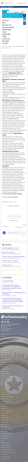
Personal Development (5, 424)
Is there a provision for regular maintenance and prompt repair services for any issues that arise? (12, 300)
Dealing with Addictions (5, 359)
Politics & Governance (5, 426)
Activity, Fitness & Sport (5, 338)
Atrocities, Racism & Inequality (7, 345)
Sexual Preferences (4, 436)
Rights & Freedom (4, 431)
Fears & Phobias (4, 378)
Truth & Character (4, 454)
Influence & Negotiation (5, 394)
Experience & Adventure (5, 373)
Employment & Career (5, 368)
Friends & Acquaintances (6, 380)
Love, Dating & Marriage (6, 401)
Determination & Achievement (7, 364)
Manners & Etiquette (5, 403)
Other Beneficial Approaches (6, 410)
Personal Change (4, 422)
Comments (7, 48)
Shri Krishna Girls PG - (6, 303)
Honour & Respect (4, 385)
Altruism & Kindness (5, 343)
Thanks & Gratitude (5, 442)
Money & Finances (4, 405)
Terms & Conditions (6, 329)
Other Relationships (5, 412)
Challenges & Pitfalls (5, 348)
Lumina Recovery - (6, 282)
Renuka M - (4, 289)
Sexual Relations (4, 438)
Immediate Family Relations (6, 392)
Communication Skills (5, 352)
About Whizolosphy (6, 325)
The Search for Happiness (6, 447)
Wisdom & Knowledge (5, 459)
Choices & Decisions (5, 350)
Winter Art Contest (8, 252)
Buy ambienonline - (6, 308)
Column (4, 12)
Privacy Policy (4, 330)
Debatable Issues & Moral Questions (8, 362)
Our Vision (4, 327)
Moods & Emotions (4, 408)
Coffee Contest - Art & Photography (13, 256)
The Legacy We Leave (5, 445)
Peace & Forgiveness (5, 419)
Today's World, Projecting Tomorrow (8, 452)
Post (23, 235)
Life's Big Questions (5, 399)
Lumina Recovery (7, 281)
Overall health (5, 10)
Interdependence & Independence (7, 396)
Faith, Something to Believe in (7, 375)
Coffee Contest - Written (10, 261)
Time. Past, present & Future (6, 449)
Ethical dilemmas (4, 371)
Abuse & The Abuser (5, 334)
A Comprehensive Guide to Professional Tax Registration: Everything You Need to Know (11, 286)
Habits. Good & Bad (5, 382)
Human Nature (4, 387)
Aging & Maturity (4, 341)
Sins (2, 440)
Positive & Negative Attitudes (6, 429)
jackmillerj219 (5, 46)
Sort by (24, 224)
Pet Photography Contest (10, 248)
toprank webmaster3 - (6, 295)
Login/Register (21, 3)
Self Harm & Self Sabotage (6, 433)
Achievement (3, 336)
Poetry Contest (7, 265)
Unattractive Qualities (5, 456)
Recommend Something (14, 216)
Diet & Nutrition (4, 366)
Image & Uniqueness (5, 389)
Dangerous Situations (5, 357)
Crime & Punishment (5, 355)
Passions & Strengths (5, 417)
